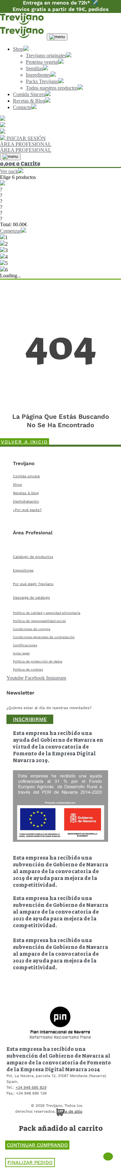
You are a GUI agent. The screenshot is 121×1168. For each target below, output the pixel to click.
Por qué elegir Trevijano (33, 584)
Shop (18, 49)
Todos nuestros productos (52, 88)
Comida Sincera (29, 94)
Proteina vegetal (42, 62)
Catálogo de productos (33, 557)
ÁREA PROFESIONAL (25, 144)
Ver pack (9, 171)
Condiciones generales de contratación (44, 637)
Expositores (23, 570)
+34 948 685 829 (30, 1087)
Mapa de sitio (69, 1111)
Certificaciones (25, 645)
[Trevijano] (22, 23)
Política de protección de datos (37, 661)
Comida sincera (26, 476)
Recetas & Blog (29, 101)
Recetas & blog (26, 493)
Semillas (34, 68)
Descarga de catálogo (31, 597)
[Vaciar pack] (2, 183)
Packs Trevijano (42, 81)
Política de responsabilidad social (39, 621)
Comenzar (10, 231)
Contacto (22, 107)
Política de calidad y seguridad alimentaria (46, 613)
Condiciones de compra (31, 629)
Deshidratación (26, 501)
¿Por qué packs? (27, 510)
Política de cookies (28, 669)
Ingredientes (38, 75)
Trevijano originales (46, 55)
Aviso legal (21, 653)
